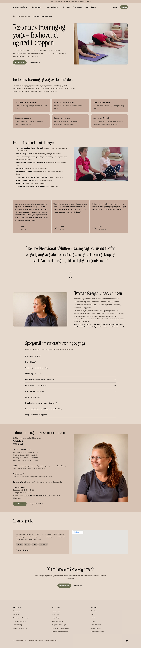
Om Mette (66, 7)
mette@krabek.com (43, 495)
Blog (86, 7)
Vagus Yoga (56, 618)
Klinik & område (96, 625)
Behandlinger (36, 7)
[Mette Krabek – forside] (20, 7)
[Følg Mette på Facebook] (127, 640)
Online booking (96, 628)
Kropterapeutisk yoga (59, 625)
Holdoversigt (56, 611)
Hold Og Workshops (24, 16)
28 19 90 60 (28, 495)
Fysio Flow (55, 614)
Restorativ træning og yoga (60, 628)
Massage (16, 614)
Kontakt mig (78, 585)
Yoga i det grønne (57, 621)
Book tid (124, 7)
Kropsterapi (16, 611)
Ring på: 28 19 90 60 (36, 504)
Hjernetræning (17, 625)
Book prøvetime (35, 62)
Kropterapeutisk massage (21, 618)
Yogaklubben (77, 7)
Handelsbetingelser (97, 631)
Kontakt (93, 7)
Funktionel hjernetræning (60, 631)
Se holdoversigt (19, 62)
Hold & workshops (52, 7)
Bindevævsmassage (19, 621)
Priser (93, 618)
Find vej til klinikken (22, 550)
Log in (115, 7)
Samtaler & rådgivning (20, 628)
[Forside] (13, 16)
